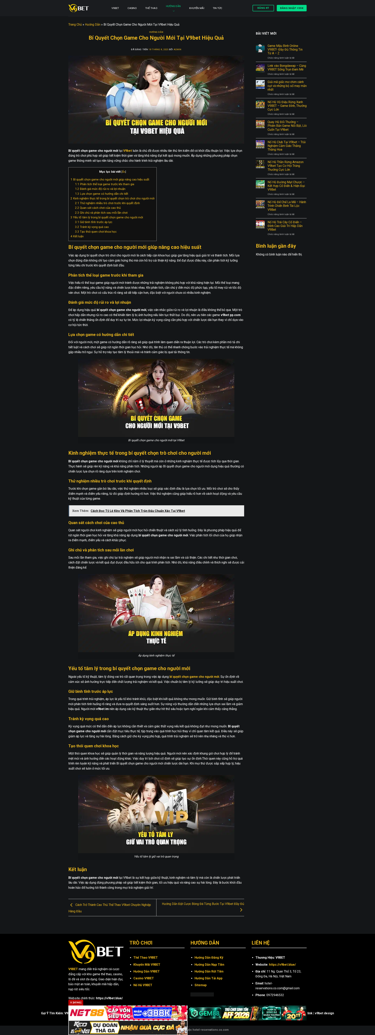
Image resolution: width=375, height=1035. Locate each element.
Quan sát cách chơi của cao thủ (98, 208)
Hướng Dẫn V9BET (146, 971)
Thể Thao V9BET (145, 957)
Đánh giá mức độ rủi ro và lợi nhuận (100, 189)
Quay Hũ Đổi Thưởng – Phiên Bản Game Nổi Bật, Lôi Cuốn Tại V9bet (287, 125)
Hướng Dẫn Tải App (208, 978)
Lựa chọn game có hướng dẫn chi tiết (101, 194)
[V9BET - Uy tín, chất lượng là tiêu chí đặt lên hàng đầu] (85, 8)
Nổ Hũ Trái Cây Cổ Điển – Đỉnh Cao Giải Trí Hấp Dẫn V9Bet (285, 225)
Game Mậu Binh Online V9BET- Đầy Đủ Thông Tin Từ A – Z (285, 49)
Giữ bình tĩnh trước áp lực (93, 222)
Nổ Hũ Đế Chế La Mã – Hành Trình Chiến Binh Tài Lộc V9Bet (287, 205)
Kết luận (77, 236)
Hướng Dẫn (173, 6)
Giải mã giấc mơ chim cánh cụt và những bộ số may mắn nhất (287, 85)
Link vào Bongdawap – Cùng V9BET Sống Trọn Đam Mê (287, 67)
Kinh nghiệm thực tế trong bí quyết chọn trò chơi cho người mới (112, 198)
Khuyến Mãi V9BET (146, 964)
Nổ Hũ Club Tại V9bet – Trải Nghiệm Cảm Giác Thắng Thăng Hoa (287, 145)
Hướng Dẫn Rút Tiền (209, 971)
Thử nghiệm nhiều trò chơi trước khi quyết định (107, 203)
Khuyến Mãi (196, 8)
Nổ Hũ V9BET (142, 985)
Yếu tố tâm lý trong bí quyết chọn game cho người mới (107, 217)
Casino (132, 8)
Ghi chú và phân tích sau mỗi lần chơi (101, 212)
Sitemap (201, 985)
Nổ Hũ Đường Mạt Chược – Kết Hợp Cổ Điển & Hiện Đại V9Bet (286, 185)
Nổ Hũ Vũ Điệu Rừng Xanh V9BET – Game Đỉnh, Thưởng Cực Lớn (287, 105)
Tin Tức (217, 8)
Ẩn (123, 171)
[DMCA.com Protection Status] (202, 994)
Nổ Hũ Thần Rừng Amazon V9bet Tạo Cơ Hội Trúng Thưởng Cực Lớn (286, 165)
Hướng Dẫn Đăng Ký (209, 957)
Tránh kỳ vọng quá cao (92, 227)
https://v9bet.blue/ (282, 964)
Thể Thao (151, 8)
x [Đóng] (75, 1002)
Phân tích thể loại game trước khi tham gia (104, 184)
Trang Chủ (75, 24)
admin (177, 49)
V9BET (115, 8)
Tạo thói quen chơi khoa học (96, 231)
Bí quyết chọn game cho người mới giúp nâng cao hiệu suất (110, 179)
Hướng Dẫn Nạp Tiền (209, 964)
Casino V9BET (143, 978)
